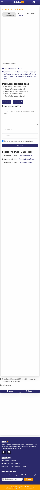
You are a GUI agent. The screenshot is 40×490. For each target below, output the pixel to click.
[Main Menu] (2, 2)
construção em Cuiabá (13, 72)
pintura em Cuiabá (17, 76)
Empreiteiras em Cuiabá (13, 68)
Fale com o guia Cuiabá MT (12, 463)
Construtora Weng (25, 163)
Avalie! (20, 16)
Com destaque (16, 466)
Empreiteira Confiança (26, 159)
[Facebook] (4, 452)
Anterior (7, 102)
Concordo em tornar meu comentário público (18, 141)
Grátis (24, 466)
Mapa (11, 391)
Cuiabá (19, 2)
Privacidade (19, 486)
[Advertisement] (20, 41)
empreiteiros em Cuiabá (19, 74)
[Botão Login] (34, 2)
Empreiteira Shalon (25, 156)
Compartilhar (9, 16)
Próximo (17, 102)
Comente (31, 391)
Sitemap (26, 486)
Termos (13, 486)
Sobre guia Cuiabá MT (10, 460)
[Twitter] (9, 452)
